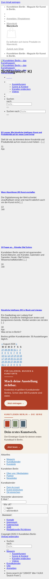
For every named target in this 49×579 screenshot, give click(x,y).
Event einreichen (15, 490)
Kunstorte (11, 464)
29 (8, 350)
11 (5, 356)
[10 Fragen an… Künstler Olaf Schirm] (21, 242)
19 (8, 359)
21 (14, 359)
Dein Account (13, 487)
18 (5, 359)
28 (5, 350)
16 (20, 356)
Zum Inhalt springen (10, 2)
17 (2, 359)
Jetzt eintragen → (15, 403)
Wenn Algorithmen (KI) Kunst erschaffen (18, 192)
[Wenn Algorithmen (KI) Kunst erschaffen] (21, 187)
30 (11, 350)
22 (17, 359)
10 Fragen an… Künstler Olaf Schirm (16, 247)
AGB (9, 527)
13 (11, 356)
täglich (9, 508)
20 (11, 359)
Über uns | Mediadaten (17, 473)
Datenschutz (13, 525)
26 (8, 362)
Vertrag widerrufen (10, 536)
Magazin (11, 82)
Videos (15, 561)
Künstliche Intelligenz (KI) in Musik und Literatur (21, 310)
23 (20, 359)
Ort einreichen (13, 492)
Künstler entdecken (21, 558)
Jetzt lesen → (13, 447)
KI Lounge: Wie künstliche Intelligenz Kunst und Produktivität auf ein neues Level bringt (21, 133)
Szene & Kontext (20, 87)
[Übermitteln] (8, 549)
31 (14, 350)
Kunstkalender (14, 462)
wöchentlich (12, 511)
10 (2, 356)
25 (5, 362)
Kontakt (10, 520)
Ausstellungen (19, 84)
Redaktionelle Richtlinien (19, 529)
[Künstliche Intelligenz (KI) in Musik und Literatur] (21, 305)
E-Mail (5, 499)
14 (14, 356)
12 (8, 356)
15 (17, 356)
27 (2, 350)
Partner (10, 476)
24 (2, 362)
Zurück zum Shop (15, 49)
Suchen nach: (10, 542)
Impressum (12, 522)
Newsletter (12, 478)
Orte (9, 566)
